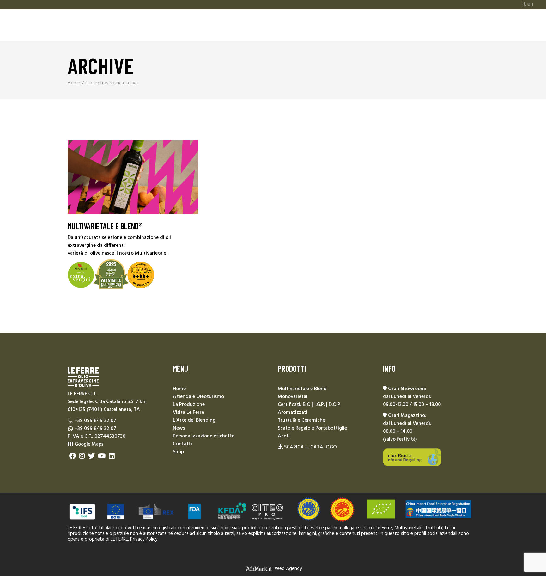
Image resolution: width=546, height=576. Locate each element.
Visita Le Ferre (188, 412)
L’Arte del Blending (194, 420)
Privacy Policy (143, 539)
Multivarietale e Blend (302, 389)
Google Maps (88, 444)
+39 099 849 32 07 (95, 421)
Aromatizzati (292, 412)
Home (179, 389)
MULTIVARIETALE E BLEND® (105, 226)
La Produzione (189, 405)
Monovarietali (293, 397)
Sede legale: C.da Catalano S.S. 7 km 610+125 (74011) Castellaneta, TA (107, 406)
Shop (178, 452)
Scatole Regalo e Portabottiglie (312, 428)
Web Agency (288, 569)
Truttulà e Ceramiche (301, 420)
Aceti (284, 436)
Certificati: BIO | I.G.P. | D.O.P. (309, 405)
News (179, 428)
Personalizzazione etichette (203, 436)
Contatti (182, 444)
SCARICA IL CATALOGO (310, 447)
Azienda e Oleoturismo (198, 397)
